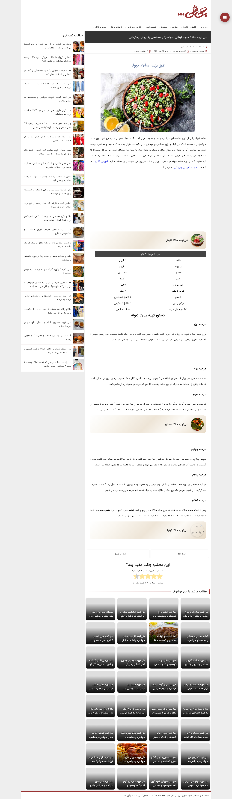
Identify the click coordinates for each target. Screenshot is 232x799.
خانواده (175, 27)
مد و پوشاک (100, 27)
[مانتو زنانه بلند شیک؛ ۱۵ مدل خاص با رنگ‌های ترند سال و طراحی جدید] (78, 316)
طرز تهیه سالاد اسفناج (176, 424)
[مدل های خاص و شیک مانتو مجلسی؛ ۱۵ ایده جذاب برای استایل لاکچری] (78, 171)
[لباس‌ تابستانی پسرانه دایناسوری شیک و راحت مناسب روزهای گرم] (78, 184)
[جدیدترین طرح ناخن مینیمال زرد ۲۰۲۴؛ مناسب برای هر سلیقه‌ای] (78, 118)
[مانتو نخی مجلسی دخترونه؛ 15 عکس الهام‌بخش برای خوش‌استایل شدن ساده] (78, 224)
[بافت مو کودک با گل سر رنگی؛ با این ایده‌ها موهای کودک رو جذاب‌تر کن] (78, 51)
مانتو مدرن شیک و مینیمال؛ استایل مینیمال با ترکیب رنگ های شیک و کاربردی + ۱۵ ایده (47, 284)
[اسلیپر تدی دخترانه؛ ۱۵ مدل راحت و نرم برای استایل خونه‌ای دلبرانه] (78, 210)
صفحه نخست (198, 46)
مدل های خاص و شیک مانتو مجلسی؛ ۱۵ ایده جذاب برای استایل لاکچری (47, 165)
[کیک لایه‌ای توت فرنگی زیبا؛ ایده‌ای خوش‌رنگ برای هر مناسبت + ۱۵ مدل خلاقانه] (78, 157)
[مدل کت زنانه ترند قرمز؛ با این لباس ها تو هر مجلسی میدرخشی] (78, 144)
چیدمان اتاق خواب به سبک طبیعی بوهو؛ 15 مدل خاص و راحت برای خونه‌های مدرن (47, 125)
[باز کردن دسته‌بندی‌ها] (225, 17)
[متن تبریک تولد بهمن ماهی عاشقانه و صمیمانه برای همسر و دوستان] (78, 197)
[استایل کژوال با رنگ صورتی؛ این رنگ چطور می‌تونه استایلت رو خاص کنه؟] (78, 65)
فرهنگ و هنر (116, 27)
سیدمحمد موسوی (197, 51)
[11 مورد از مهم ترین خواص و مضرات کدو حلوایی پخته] (78, 343)
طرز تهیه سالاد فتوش (177, 240)
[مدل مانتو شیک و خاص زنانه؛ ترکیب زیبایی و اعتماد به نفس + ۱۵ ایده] (78, 356)
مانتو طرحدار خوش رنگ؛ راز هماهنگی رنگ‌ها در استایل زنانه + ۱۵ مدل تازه (47, 72)
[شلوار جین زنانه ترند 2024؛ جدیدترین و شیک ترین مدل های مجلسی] (78, 91)
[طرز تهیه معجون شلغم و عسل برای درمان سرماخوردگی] (78, 330)
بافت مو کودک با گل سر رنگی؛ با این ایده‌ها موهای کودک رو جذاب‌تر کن (47, 46)
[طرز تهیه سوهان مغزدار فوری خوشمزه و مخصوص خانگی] (78, 237)
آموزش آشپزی (185, 46)
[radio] (160, 576)
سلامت (164, 27)
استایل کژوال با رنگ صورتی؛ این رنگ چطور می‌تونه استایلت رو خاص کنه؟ (47, 59)
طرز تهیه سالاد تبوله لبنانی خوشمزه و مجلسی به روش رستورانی (168, 37)
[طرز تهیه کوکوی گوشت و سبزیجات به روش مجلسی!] (78, 277)
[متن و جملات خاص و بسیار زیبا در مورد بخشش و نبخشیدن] (78, 263)
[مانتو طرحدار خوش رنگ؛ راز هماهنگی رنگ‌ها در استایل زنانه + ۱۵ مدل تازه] (78, 78)
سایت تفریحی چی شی (185, 167)
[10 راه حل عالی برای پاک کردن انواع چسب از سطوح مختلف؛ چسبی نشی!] (78, 369)
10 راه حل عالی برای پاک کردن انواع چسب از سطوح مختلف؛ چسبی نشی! (47, 364)
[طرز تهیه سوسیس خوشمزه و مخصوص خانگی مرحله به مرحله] (78, 303)
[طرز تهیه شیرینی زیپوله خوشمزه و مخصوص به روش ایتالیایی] (78, 104)
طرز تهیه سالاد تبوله (148, 65)
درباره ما (204, 27)
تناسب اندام (151, 27)
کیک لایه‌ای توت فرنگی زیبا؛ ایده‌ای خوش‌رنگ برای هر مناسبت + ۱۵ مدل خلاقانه (47, 152)
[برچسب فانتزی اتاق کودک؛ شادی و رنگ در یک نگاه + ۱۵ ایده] (78, 250)
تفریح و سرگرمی (134, 27)
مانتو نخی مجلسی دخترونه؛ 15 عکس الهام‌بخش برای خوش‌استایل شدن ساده (47, 218)
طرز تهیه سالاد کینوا (177, 530)
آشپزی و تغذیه (189, 27)
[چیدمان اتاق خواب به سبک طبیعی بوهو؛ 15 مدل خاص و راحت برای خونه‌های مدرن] (78, 131)
